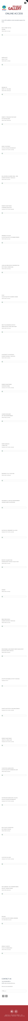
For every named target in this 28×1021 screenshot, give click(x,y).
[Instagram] (16, 1011)
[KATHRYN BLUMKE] (14, 131)
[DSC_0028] (14, 783)
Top (26, 1019)
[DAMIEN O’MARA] (14, 310)
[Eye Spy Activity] (14, 694)
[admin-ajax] (14, 221)
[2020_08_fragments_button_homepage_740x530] (14, 515)
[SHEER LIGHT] (14, 73)
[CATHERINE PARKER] (14, 251)
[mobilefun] (14, 399)
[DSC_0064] (14, 340)
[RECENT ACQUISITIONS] (14, 575)
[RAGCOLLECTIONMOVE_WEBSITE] (14, 843)
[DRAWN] (14, 604)
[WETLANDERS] (14, 902)
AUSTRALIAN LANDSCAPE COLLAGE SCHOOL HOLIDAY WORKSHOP (10, 799)
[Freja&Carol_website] (14, 280)
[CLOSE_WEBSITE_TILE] (14, 634)
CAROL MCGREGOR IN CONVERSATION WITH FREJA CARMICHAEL (10, 267)
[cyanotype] (14, 459)
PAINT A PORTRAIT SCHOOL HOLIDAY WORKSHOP (9, 148)
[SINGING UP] (14, 102)
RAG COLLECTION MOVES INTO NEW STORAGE (7, 829)
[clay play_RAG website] (14, 872)
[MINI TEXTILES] (14, 43)
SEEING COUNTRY (7, 948)
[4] (14, 161)
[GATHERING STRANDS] (14, 488)
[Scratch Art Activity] (14, 723)
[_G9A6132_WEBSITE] (14, 813)
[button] (25, 3)
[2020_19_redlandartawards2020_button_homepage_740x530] (14, 191)
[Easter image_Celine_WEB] (14, 545)
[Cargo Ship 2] (14, 753)
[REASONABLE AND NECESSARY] (14, 664)
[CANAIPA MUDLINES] (14, 429)
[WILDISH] (14, 931)
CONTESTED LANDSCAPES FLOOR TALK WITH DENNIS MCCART (10, 770)
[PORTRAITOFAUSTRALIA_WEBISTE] (14, 370)
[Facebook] (12, 1011)
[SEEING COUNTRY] (14, 961)
